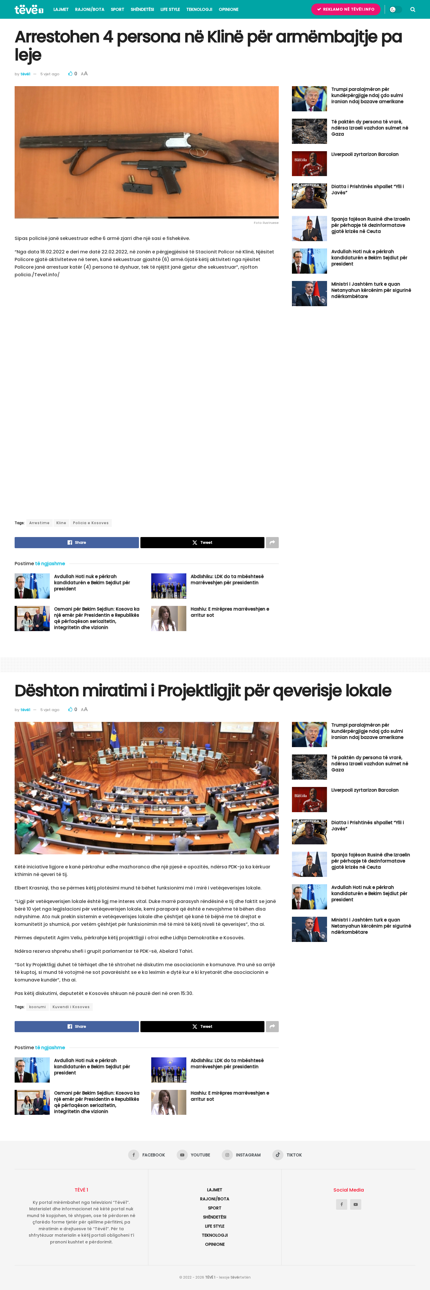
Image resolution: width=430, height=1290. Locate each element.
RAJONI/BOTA (89, 9)
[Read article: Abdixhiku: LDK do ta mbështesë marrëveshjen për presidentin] (168, 586)
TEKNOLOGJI (199, 9)
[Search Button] (412, 9)
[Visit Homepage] (29, 9)
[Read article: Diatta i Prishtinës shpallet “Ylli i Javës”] (309, 196)
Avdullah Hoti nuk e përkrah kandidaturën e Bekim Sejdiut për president (92, 582)
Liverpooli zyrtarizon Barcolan (365, 154)
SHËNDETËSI (142, 9)
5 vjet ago (49, 74)
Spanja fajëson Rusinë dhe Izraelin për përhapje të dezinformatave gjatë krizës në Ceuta (370, 225)
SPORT (117, 9)
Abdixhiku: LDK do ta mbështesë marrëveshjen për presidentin (227, 579)
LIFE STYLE (170, 9)
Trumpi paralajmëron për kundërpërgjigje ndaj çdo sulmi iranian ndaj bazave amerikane (367, 95)
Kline (61, 522)
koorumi (37, 1006)
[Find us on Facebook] (341, 1204)
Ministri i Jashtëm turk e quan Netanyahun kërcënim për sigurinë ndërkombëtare (371, 290)
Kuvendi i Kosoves (71, 1006)
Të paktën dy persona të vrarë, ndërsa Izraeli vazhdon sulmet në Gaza (369, 128)
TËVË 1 (210, 1277)
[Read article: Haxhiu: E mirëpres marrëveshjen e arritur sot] (168, 618)
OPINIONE (228, 9)
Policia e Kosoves (91, 522)
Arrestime (39, 522)
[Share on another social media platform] (272, 542)
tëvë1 (25, 74)
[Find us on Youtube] (355, 1204)
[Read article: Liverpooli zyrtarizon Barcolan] (309, 163)
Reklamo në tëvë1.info (348, 9)
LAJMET (61, 9)
